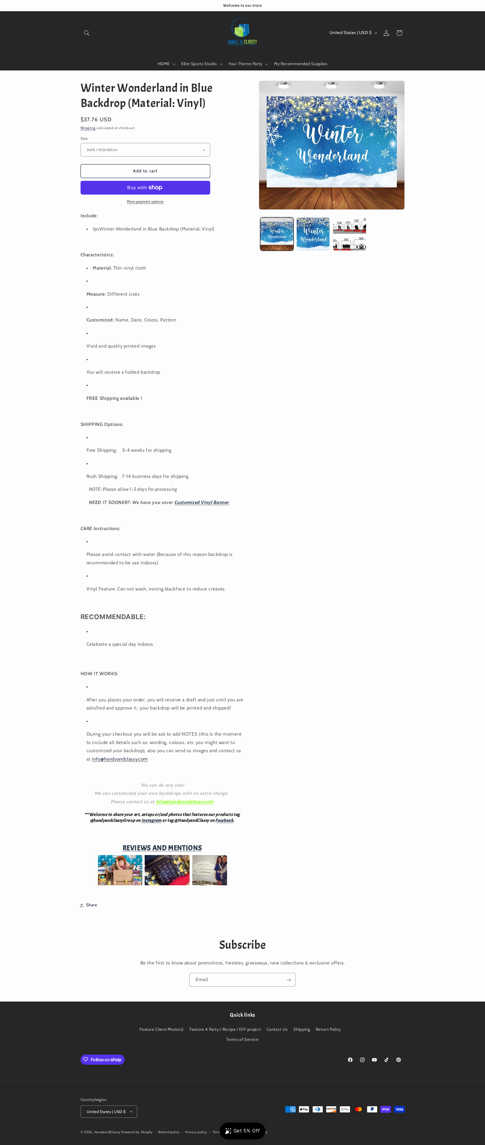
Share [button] (91, 904)
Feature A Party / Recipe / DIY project (225, 1029)
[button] (87, 32)
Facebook (224, 820)
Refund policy (169, 1132)
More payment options (145, 201)
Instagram (151, 820)
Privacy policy (196, 1132)
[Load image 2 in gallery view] (313, 234)
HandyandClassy (107, 1132)
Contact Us (277, 1029)
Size (84, 138)
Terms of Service (242, 1039)
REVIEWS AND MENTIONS (162, 847)
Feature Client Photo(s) (161, 1029)
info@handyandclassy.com (120, 759)
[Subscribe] (288, 980)
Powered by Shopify (136, 1132)
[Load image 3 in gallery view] (349, 234)
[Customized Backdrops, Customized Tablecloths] (162, 886)
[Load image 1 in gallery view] (277, 234)
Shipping (88, 128)
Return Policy (328, 1029)
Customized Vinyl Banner (202, 502)
